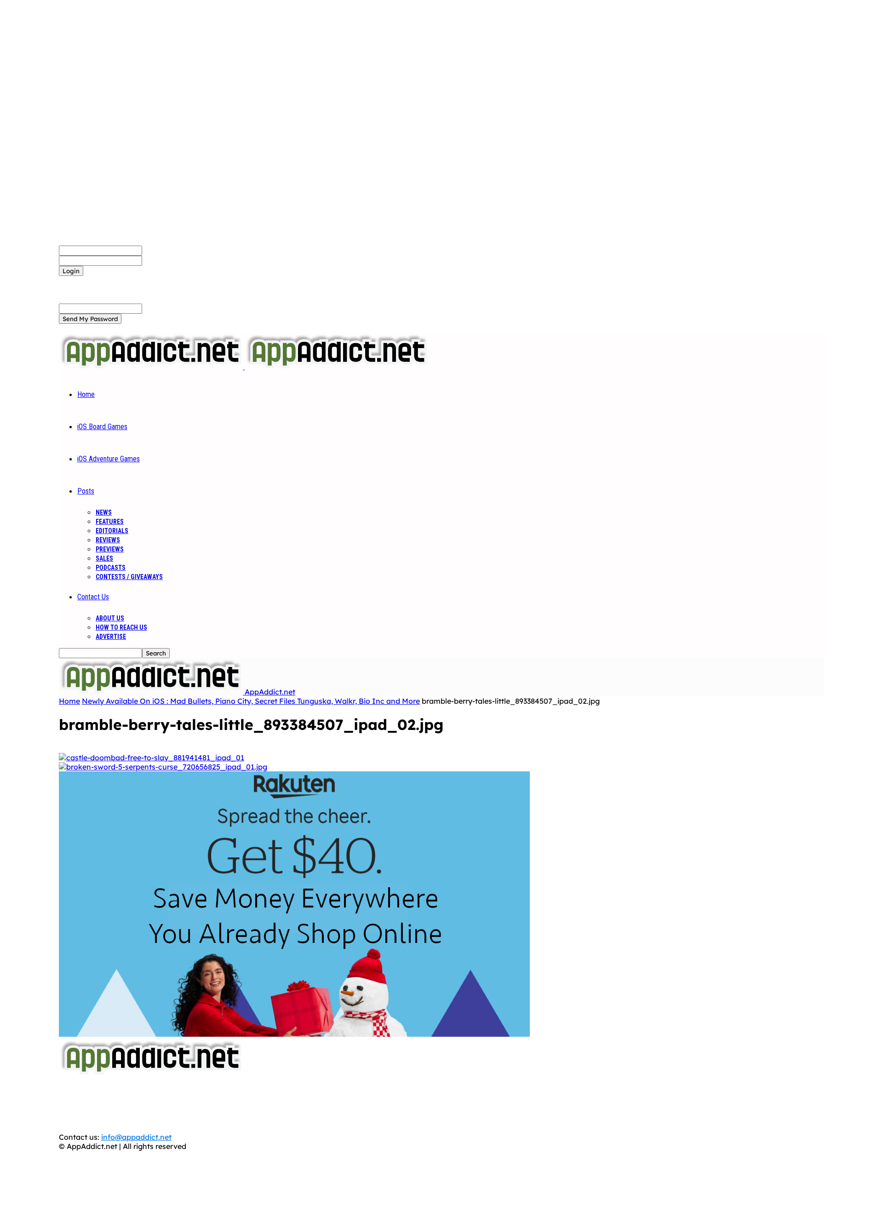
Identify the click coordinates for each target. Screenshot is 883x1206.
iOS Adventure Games (108, 458)
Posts (85, 491)
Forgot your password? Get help (115, 280)
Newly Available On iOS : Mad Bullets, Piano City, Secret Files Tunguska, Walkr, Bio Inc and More (251, 701)
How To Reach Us (121, 627)
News (104, 512)
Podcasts (111, 567)
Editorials (112, 530)
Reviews (108, 540)
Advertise (111, 636)
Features (110, 521)
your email (160, 308)
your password (168, 260)
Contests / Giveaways (129, 576)
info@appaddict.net (136, 1137)
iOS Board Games (102, 426)
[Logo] (152, 366)
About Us (110, 618)
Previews (110, 549)
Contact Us (93, 596)
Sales (104, 558)
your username (168, 250)
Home (86, 394)
